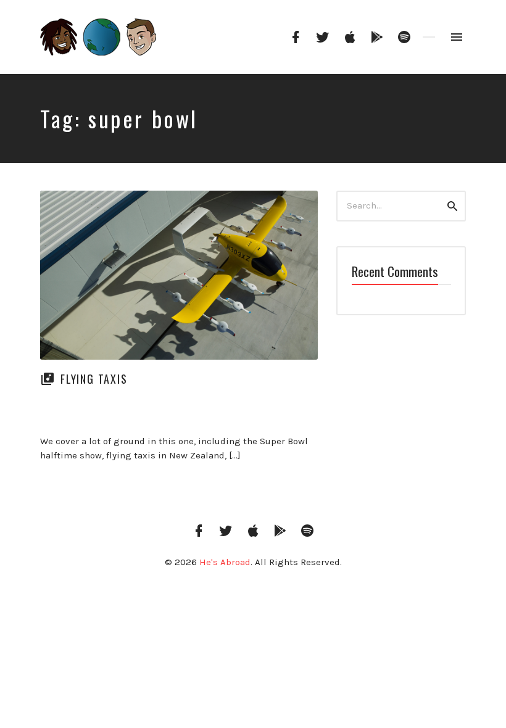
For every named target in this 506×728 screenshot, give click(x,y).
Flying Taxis (94, 379)
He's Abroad (225, 562)
